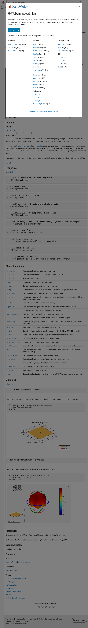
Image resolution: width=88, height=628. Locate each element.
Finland (35, 57)
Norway (35, 78)
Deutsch (38, 94)
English (37, 97)
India (59, 48)
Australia (61, 44)
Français (38, 101)
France (35, 60)
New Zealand (62, 51)
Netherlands (37, 75)
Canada (10, 48)
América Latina (13, 44)
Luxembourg (37, 70)
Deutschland (37, 51)
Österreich (36, 81)
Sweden (35, 88)
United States (12, 51)
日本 (59, 64)
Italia (34, 67)
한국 (59, 67)
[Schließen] (79, 6)
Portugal (36, 84)
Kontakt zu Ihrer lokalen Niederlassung (44, 111)
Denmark (36, 48)
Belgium (35, 44)
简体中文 (63, 57)
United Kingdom (38, 104)
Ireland (35, 64)
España (35, 54)
